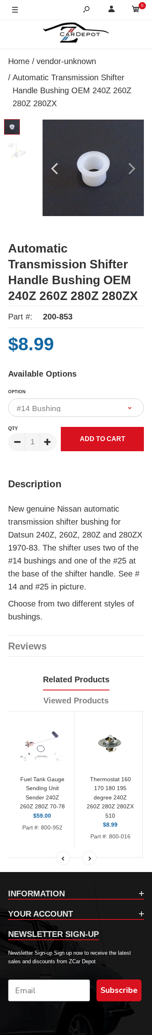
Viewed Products (76, 700)
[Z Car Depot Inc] (76, 34)
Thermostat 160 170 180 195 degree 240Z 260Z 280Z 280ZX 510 (110, 797)
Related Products (76, 679)
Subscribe (119, 990)
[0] (136, 10)
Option (17, 391)
